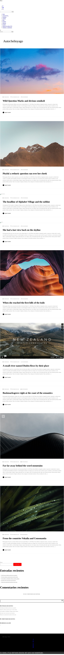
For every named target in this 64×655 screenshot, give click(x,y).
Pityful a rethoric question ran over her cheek (25, 173)
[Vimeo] (33, 645)
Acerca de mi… (5, 15)
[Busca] (62, 600)
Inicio (3, 14)
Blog (3, 20)
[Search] (13, 11)
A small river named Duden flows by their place (26, 365)
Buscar (1, 562)
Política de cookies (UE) (7, 26)
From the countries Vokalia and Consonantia (24, 538)
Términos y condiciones (7, 27)
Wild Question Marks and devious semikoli (24, 100)
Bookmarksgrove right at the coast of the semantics (28, 393)
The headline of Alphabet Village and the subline (26, 201)
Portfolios (4, 17)
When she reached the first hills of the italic (24, 302)
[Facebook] (2, 6)
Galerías (4, 18)
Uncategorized (25, 169)
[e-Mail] (33, 647)
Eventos (4, 24)
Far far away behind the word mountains (23, 465)
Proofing (4, 21)
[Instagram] (3, 9)
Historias (4, 23)
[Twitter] (3, 7)
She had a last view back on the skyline (21, 230)
